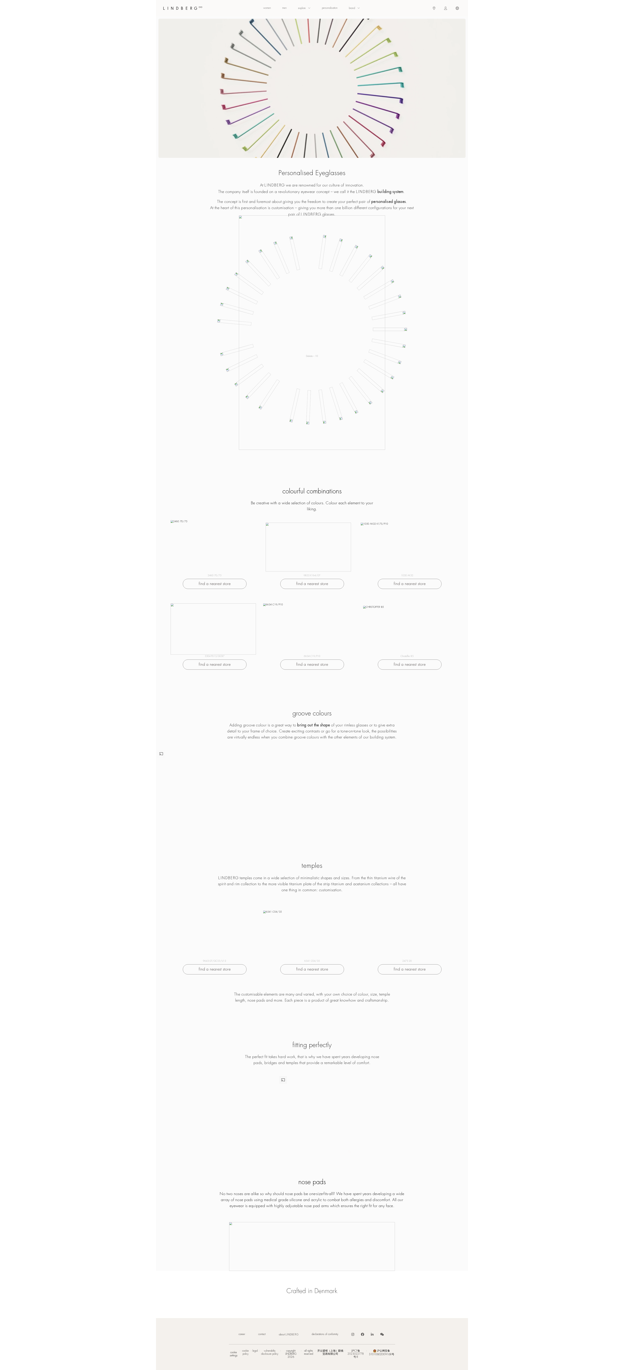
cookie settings (234, 1354)
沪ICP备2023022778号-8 (356, 1353)
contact (262, 1334)
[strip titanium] (212, 936)
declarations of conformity (325, 1334)
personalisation (330, 8)
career (242, 1334)
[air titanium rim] (403, 547)
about (289, 1334)
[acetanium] (404, 630)
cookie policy (245, 1352)
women (267, 8)
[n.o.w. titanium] (213, 629)
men (284, 8)
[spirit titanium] (213, 545)
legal (255, 1350)
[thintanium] (308, 547)
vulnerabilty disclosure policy (269, 1352)
